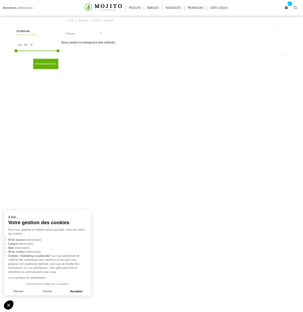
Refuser (18, 291)
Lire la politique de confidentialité (26, 277)
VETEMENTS (83, 20)
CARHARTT (108, 20)
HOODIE (96, 20)
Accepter (76, 291)
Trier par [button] (70, 33)
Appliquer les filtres (45, 64)
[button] (9, 305)
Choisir (47, 291)
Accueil (70, 20)
